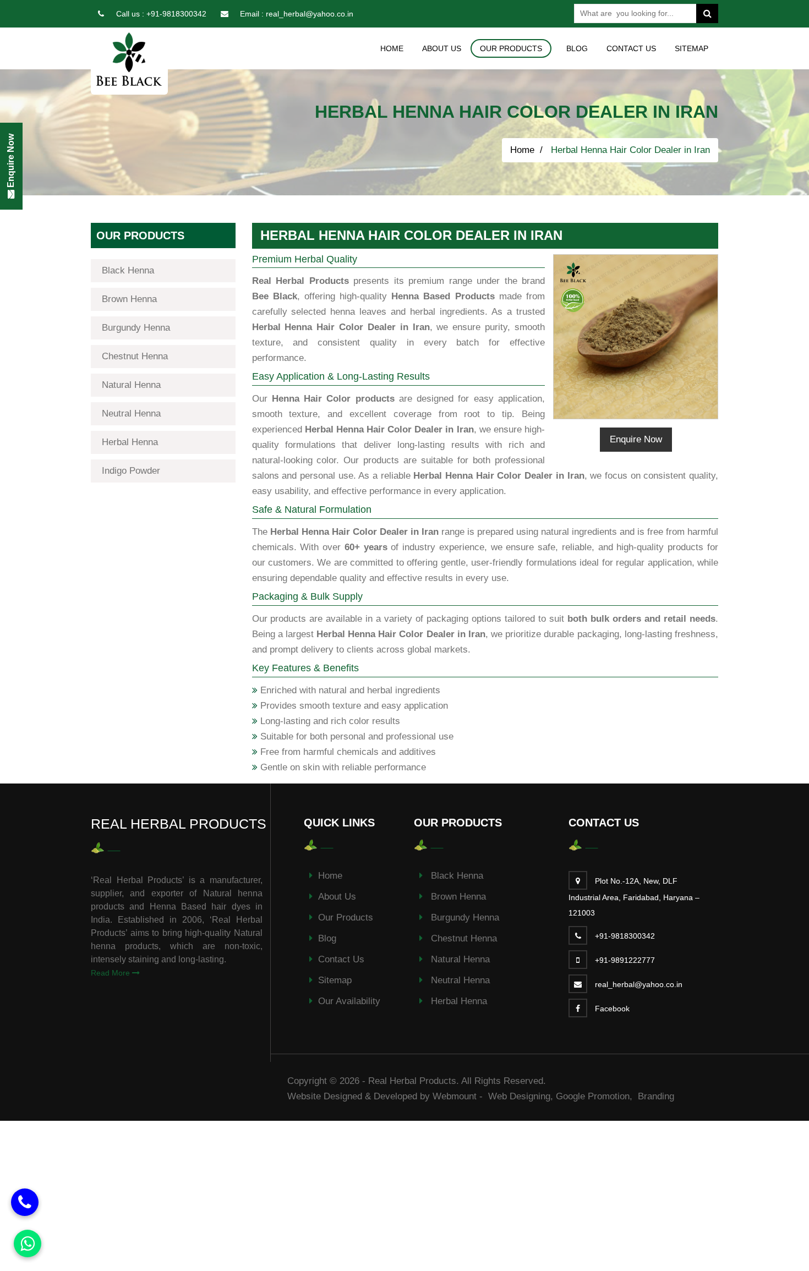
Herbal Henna (130, 442)
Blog (577, 48)
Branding (656, 1096)
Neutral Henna (131, 413)
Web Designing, (520, 1096)
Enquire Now (636, 439)
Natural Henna (131, 385)
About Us (441, 48)
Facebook (612, 1008)
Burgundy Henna (136, 327)
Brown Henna (129, 299)
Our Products (345, 917)
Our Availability (349, 1001)
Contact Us (631, 48)
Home (391, 48)
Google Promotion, (595, 1096)
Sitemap (691, 48)
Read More (111, 972)
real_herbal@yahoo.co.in (309, 13)
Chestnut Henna (135, 356)
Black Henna (128, 270)
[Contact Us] (25, 1202)
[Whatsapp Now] (27, 1243)
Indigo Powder (131, 470)
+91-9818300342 (176, 13)
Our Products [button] (511, 48)
